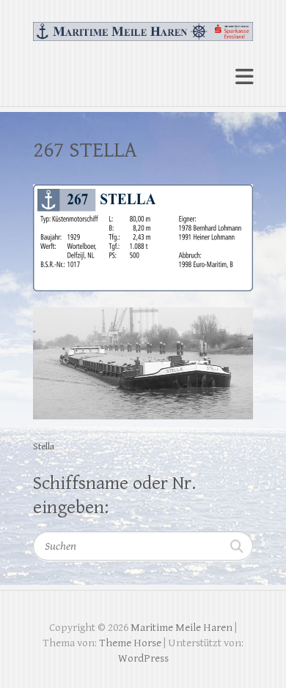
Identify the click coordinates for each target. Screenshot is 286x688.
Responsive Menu (244, 76)
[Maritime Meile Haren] (143, 25)
